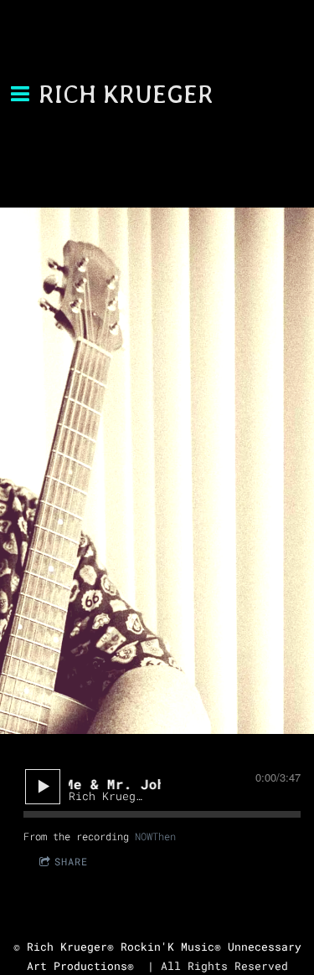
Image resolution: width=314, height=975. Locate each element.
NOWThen (155, 836)
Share (71, 861)
